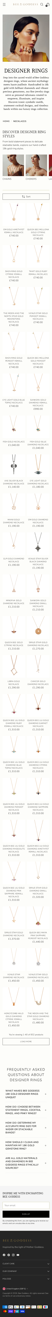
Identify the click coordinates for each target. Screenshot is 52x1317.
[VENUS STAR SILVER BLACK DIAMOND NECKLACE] (38, 543)
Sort (28, 196)
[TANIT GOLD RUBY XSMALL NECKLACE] (38, 256)
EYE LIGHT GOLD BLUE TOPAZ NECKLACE (14, 401)
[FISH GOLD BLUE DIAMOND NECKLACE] (38, 427)
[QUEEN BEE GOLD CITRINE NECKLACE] (14, 627)
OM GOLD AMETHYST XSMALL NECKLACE (13, 231)
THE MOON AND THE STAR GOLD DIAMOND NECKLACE (38, 1016)
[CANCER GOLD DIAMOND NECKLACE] (38, 666)
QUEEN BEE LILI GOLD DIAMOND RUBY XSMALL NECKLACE (14, 723)
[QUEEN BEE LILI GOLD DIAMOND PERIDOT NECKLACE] (14, 789)
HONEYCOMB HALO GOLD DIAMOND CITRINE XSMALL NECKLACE (13, 1018)
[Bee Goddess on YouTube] (18, 1255)
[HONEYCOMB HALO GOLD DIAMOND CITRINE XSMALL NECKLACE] (14, 998)
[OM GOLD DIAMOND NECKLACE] (38, 504)
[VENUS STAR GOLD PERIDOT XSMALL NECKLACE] (38, 298)
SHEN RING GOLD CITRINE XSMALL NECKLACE (14, 274)
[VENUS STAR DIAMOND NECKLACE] (14, 959)
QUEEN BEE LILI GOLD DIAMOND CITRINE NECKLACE (38, 765)
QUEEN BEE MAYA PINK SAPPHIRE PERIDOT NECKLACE (38, 935)
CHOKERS (31, 179)
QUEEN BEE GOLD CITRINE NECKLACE (13, 644)
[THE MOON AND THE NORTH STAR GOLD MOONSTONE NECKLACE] (14, 298)
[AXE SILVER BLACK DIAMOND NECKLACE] (14, 465)
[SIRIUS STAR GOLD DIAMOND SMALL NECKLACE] (38, 873)
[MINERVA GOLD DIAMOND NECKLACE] (14, 585)
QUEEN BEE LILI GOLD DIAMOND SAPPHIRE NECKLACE (38, 807)
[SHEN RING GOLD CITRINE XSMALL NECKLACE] (14, 256)
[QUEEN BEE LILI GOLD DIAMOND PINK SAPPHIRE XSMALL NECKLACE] (14, 873)
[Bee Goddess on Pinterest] (9, 1255)
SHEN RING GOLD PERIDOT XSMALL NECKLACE (14, 361)
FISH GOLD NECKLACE (14, 441)
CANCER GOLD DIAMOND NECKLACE (38, 683)
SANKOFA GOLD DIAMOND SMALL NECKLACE (38, 603)
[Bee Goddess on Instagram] (13, 1255)
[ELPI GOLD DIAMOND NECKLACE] (14, 543)
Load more (26, 1041)
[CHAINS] (13, 165)
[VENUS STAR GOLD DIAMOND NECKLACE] (38, 959)
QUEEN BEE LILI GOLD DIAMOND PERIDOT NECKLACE (14, 807)
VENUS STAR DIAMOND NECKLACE (13, 976)
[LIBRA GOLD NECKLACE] (14, 666)
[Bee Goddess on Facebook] (4, 1255)
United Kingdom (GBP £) (16, 1288)
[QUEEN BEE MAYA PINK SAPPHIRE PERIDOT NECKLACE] (38, 917)
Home (6, 121)
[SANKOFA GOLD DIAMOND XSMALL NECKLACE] (38, 385)
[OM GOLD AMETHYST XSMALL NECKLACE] (14, 214)
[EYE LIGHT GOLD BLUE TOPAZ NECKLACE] (14, 385)
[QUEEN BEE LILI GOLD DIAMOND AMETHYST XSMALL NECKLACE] (38, 831)
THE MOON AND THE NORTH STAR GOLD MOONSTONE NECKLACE (13, 317)
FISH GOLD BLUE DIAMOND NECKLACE (38, 443)
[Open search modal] (42, 4)
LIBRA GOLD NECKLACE (14, 683)
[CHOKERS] (36, 165)
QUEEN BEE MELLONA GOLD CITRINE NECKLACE (38, 232)
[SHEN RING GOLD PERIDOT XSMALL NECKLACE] (14, 343)
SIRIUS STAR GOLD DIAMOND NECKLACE (38, 644)
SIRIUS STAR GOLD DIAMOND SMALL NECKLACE (38, 891)
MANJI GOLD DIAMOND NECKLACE (13, 521)
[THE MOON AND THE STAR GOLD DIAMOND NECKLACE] (38, 998)
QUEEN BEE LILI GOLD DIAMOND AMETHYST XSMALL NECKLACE (38, 849)
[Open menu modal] (4, 4)
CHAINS (7, 179)
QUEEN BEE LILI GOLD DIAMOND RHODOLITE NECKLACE (14, 849)
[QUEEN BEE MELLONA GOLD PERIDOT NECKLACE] (38, 343)
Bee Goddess (23, 1293)
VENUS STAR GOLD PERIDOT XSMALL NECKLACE (38, 316)
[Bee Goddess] (26, 4)
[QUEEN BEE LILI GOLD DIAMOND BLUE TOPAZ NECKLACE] (14, 747)
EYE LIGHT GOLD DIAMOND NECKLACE (38, 482)
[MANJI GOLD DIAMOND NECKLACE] (14, 504)
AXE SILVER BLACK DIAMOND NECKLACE (13, 482)
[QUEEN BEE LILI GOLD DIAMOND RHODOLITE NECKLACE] (14, 831)
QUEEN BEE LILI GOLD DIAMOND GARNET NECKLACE (38, 723)
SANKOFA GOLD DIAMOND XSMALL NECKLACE (38, 403)
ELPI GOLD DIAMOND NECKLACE (13, 560)
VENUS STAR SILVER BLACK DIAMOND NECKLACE (38, 561)
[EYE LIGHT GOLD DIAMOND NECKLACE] (38, 465)
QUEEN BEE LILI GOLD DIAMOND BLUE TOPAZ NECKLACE (14, 765)
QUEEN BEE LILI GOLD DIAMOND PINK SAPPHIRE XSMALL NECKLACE (14, 892)
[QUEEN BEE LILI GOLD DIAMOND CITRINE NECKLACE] (38, 747)
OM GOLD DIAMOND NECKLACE (38, 521)
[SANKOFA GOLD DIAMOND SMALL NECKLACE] (38, 585)
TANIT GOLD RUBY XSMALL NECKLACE (38, 273)
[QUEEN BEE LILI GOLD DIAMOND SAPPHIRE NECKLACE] (38, 789)
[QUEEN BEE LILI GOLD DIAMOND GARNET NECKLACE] (38, 705)
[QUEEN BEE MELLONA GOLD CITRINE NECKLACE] (38, 214)
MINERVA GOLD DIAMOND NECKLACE (13, 602)
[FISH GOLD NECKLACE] (14, 427)
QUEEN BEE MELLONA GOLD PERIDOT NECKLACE (38, 361)
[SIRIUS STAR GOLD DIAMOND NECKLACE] (38, 627)
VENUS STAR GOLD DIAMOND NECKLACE (38, 976)
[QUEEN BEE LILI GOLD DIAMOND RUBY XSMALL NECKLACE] (14, 705)
